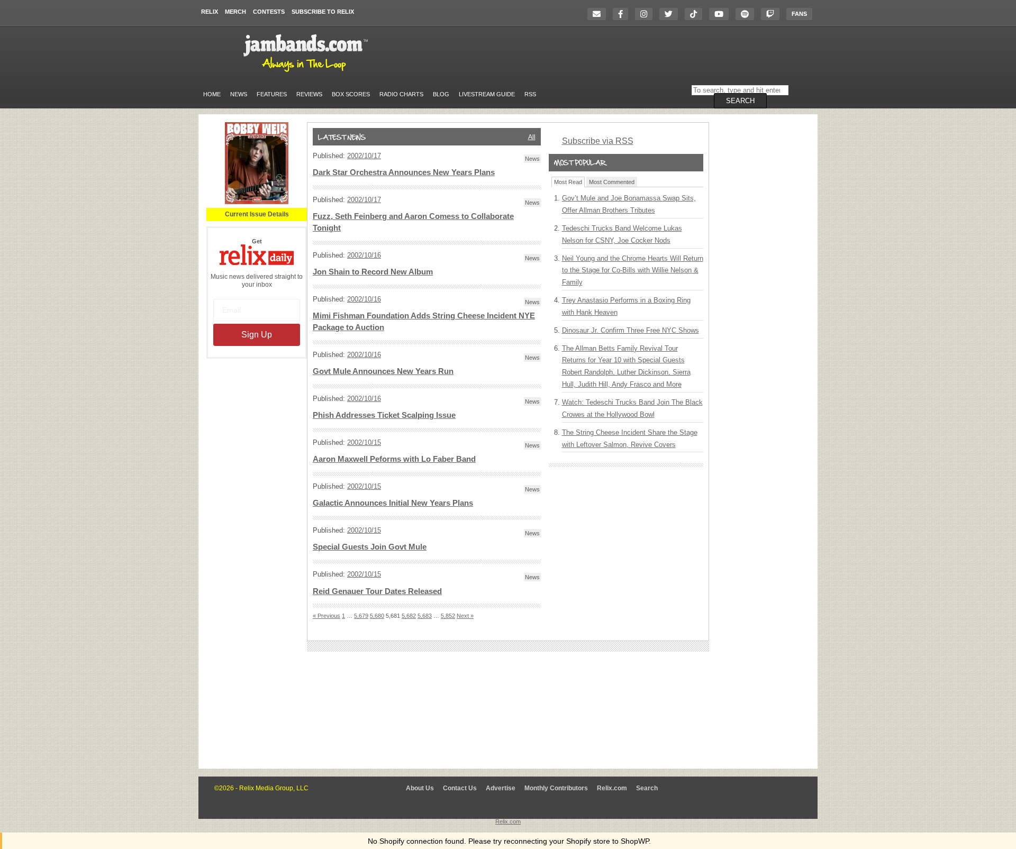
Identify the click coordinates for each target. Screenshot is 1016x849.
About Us (420, 788)
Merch (235, 11)
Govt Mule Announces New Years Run (383, 371)
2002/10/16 (364, 255)
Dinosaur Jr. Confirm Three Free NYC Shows (630, 330)
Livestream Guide (487, 94)
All (532, 137)
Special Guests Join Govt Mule (370, 547)
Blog (441, 94)
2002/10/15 (364, 442)
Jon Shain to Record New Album (373, 272)
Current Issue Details (257, 214)
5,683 (425, 616)
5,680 (377, 616)
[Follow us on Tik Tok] (696, 14)
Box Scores (351, 94)
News (238, 94)
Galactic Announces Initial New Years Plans (393, 503)
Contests (269, 11)
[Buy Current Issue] (256, 202)
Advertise (500, 788)
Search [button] (740, 101)
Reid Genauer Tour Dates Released (377, 591)
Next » (465, 616)
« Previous (326, 616)
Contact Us (460, 788)
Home (212, 94)
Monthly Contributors (556, 788)
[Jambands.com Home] (307, 72)
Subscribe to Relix (323, 11)
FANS (799, 14)
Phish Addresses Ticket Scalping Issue (384, 415)
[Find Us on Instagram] (646, 14)
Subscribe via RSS (597, 140)
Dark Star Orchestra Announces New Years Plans (404, 172)
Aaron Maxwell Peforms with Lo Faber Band (394, 459)
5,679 (361, 616)
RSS (530, 94)
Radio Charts (401, 94)
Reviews (309, 94)
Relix (209, 11)
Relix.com (612, 788)
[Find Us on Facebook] (623, 14)
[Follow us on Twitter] (671, 14)
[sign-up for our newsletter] (599, 14)
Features (272, 94)
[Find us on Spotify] (747, 14)
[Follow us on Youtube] (721, 14)
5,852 (448, 616)
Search (647, 788)
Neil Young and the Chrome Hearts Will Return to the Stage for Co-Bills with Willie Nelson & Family (632, 270)
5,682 (409, 616)
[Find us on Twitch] (772, 14)
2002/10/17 (364, 156)
